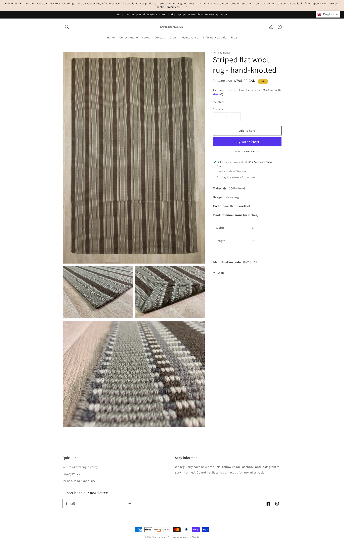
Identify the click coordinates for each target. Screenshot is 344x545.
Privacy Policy (71, 474)
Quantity (218, 109)
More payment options (247, 151)
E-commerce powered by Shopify (183, 537)
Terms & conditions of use (79, 481)
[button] (67, 27)
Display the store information (236, 177)
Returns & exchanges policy (80, 467)
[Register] (129, 503)
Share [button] (221, 273)
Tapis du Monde (159, 537)
